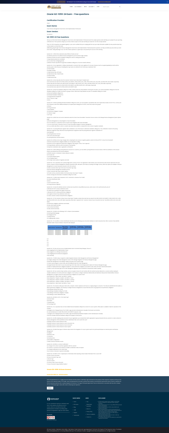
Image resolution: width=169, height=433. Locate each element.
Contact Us (88, 417)
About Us (88, 408)
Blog (85, 6)
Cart (98, 6)
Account (91, 6)
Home (71, 6)
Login (75, 409)
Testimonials (76, 415)
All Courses (78, 6)
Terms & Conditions (90, 414)
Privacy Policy (89, 411)
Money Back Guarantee (89, 405)
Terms (49, 388)
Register (75, 412)
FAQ (87, 401)
